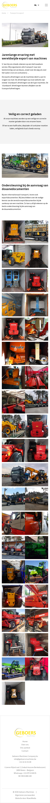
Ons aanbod (25, 748)
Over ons (25, 744)
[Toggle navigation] (46, 5)
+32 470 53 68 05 (29, 773)
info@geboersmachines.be (25, 759)
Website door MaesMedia (25, 798)
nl (35, 5)
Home (4, 13)
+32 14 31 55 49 (25, 762)
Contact (25, 751)
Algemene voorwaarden (25, 795)
